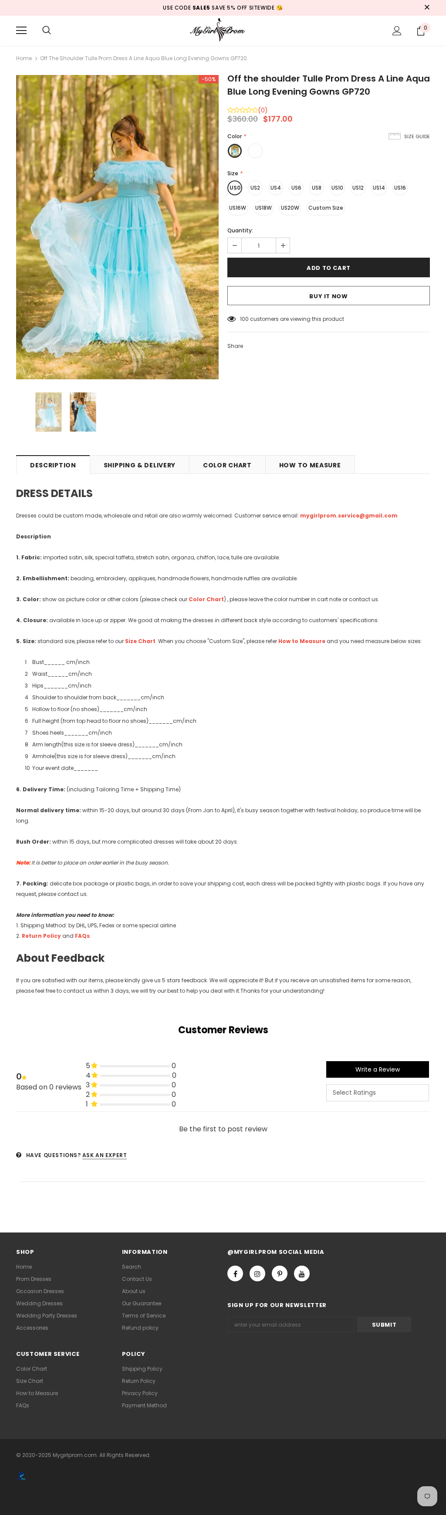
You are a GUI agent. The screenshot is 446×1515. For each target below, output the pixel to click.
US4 (275, 187)
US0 (235, 187)
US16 (400, 187)
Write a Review (377, 1069)
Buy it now (328, 296)
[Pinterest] (279, 1273)
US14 (379, 187)
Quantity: (240, 230)
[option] (117, 227)
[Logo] (222, 30)
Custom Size (325, 207)
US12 (358, 187)
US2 (255, 187)
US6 (296, 187)
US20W (290, 207)
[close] (426, 7)
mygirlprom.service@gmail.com (349, 515)
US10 (337, 187)
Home (24, 58)
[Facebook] (235, 1273)
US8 (316, 187)
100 (244, 319)
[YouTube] (302, 1273)
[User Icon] (397, 30)
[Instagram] (257, 1273)
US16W (237, 207)
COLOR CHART (227, 465)
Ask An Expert (104, 1155)
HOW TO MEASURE (310, 465)
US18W (263, 207)
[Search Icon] (46, 30)
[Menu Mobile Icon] (21, 30)
